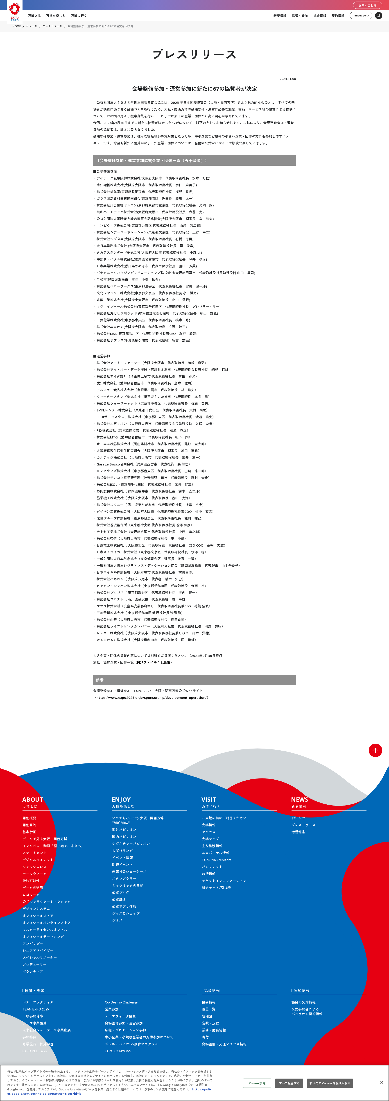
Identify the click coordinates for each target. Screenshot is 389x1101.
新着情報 (280, 15)
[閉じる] (382, 1082)
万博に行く (79, 15)
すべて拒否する (289, 1083)
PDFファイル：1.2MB (153, 662)
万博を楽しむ (56, 15)
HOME (17, 26)
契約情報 (338, 15)
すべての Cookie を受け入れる (330, 1083)
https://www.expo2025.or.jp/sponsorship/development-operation (151, 697)
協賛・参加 (300, 15)
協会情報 (319, 15)
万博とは (34, 15)
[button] (375, 750)
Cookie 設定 (257, 1083)
